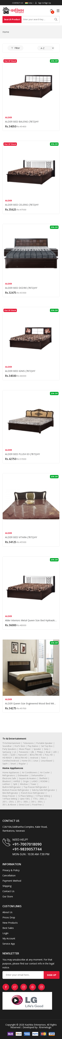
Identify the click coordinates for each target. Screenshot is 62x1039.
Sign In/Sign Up (44, 3)
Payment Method (11, 880)
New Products (10, 922)
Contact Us (17, 3)
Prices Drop (8, 917)
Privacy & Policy (11, 870)
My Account (8, 938)
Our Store (7, 896)
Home (5, 31)
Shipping (6, 886)
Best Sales (8, 927)
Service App (8, 943)
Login (5, 933)
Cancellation (9, 875)
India (30, 3)
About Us (7, 912)
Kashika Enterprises (35, 1024)
